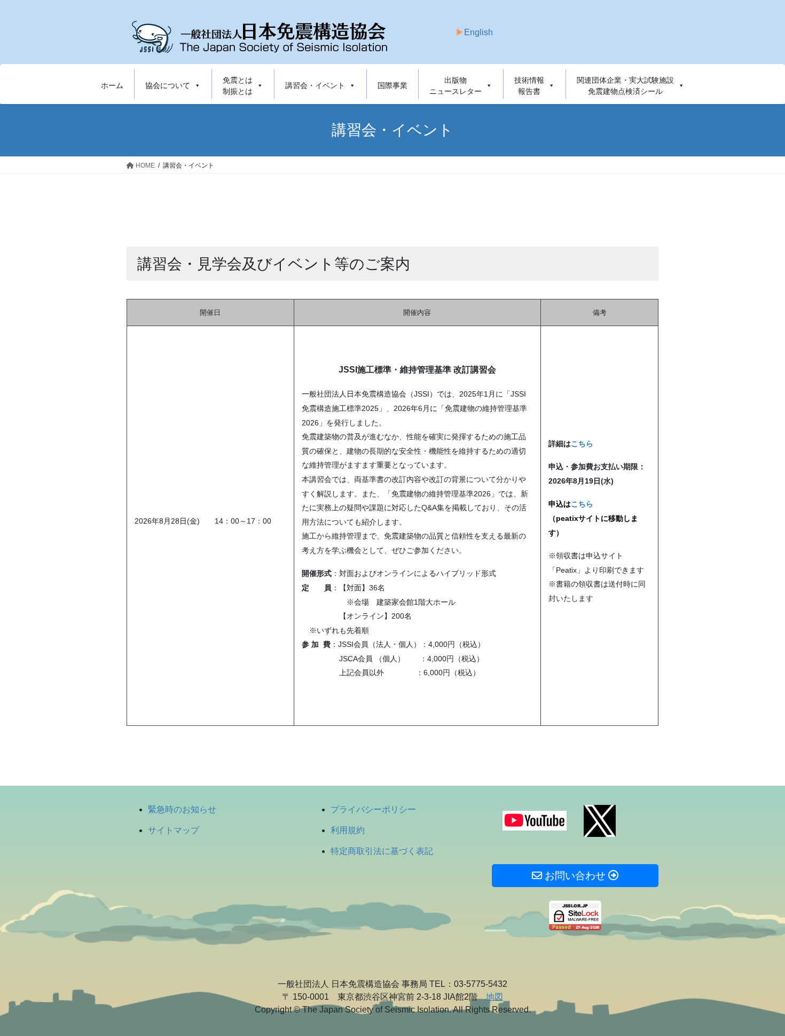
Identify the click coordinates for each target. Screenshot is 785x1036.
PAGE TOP (757, 995)
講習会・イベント (315, 85)
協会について (167, 85)
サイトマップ (173, 830)
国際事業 (392, 85)
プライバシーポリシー (373, 809)
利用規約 (348, 830)
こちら (582, 504)
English (478, 32)
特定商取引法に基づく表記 (382, 851)
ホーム (112, 85)
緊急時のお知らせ (182, 809)
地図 (494, 996)
